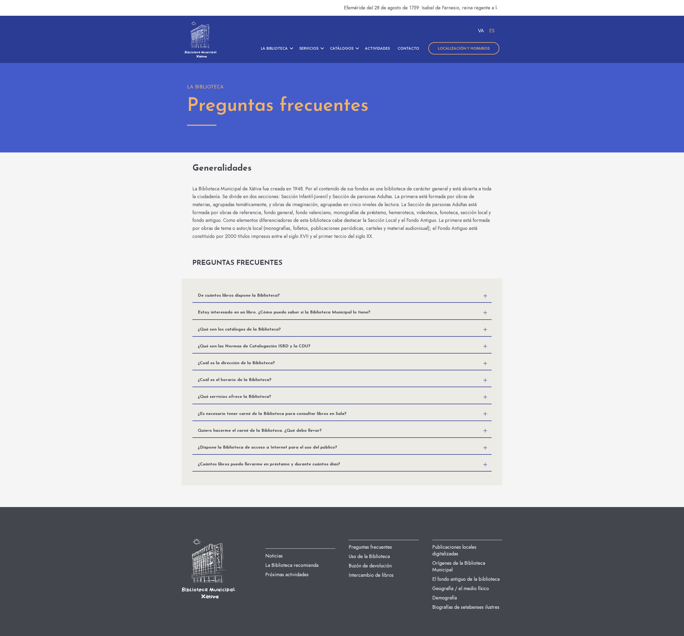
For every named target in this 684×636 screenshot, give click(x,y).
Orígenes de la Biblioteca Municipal (458, 566)
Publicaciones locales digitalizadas (454, 550)
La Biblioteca (274, 48)
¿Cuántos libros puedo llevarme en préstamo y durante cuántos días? (269, 464)
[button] (291, 48)
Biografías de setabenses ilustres (465, 607)
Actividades (377, 48)
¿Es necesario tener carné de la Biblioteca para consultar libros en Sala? (272, 414)
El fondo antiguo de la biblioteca (466, 579)
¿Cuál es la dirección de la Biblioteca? (236, 363)
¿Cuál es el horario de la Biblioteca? (234, 380)
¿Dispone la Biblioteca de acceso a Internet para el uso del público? (267, 447)
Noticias (274, 555)
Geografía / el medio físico (460, 588)
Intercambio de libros (371, 575)
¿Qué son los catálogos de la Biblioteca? (239, 329)
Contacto (408, 48)
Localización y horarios (464, 48)
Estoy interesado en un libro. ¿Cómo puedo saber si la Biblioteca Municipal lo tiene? (284, 312)
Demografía (444, 597)
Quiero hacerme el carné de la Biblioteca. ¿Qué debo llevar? (260, 431)
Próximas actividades (287, 574)
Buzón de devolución (370, 565)
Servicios (308, 48)
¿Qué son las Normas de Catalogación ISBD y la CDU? (254, 346)
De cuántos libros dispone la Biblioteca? (239, 295)
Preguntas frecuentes (370, 547)
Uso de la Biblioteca (369, 556)
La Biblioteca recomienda (291, 565)
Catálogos (341, 48)
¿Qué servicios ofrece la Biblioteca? (234, 397)
